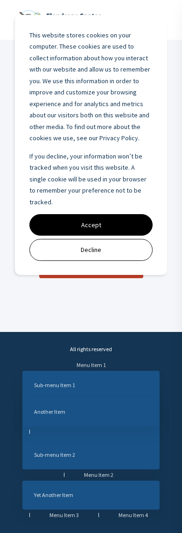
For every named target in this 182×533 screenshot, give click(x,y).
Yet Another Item (53, 494)
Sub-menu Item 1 (54, 385)
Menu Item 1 (91, 364)
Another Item (49, 411)
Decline (91, 249)
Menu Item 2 (98, 474)
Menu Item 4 (133, 515)
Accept (91, 225)
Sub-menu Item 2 (54, 454)
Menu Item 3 (64, 515)
